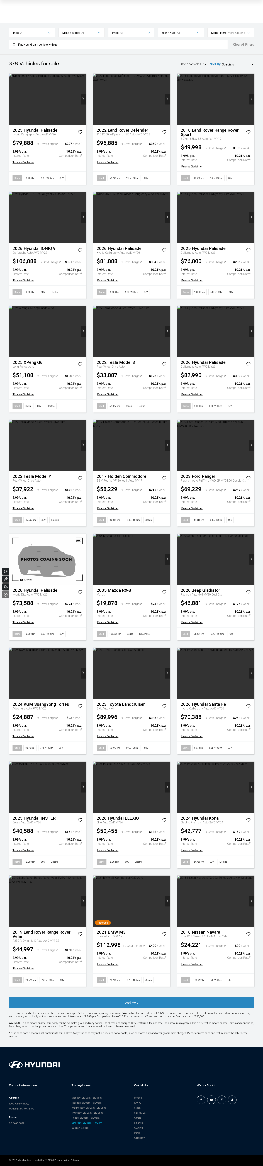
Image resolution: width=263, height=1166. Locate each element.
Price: (115, 33)
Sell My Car (140, 1113)
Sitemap (75, 1160)
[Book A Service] (5, 579)
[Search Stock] (5, 587)
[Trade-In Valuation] (5, 571)
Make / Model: (71, 33)
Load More (131, 1002)
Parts (137, 1133)
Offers (137, 1118)
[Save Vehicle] (80, 132)
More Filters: (219, 33)
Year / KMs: (169, 33)
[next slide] (83, 99)
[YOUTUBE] (211, 1100)
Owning (138, 1128)
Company (139, 1138)
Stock (137, 1108)
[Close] (5, 594)
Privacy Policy (61, 1160)
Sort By (215, 64)
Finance (138, 1123)
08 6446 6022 (16, 1123)
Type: (16, 33)
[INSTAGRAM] (222, 1100)
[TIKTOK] (232, 1100)
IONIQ (137, 1103)
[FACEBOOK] (201, 1100)
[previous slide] (11, 99)
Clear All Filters (243, 44)
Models (138, 1098)
